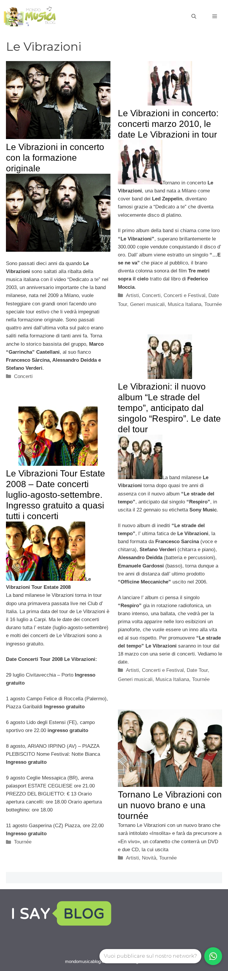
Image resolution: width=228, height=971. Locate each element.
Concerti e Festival (184, 295)
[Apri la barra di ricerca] (193, 16)
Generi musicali (147, 304)
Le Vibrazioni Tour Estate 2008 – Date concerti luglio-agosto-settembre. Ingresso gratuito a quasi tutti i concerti (55, 494)
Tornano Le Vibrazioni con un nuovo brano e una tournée (170, 805)
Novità (149, 858)
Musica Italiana (184, 304)
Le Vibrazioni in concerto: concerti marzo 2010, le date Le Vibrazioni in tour (168, 123)
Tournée (213, 304)
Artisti (132, 295)
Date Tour (197, 670)
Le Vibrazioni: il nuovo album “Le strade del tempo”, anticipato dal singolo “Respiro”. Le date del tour (169, 408)
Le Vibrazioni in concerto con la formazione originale (55, 157)
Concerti (23, 376)
